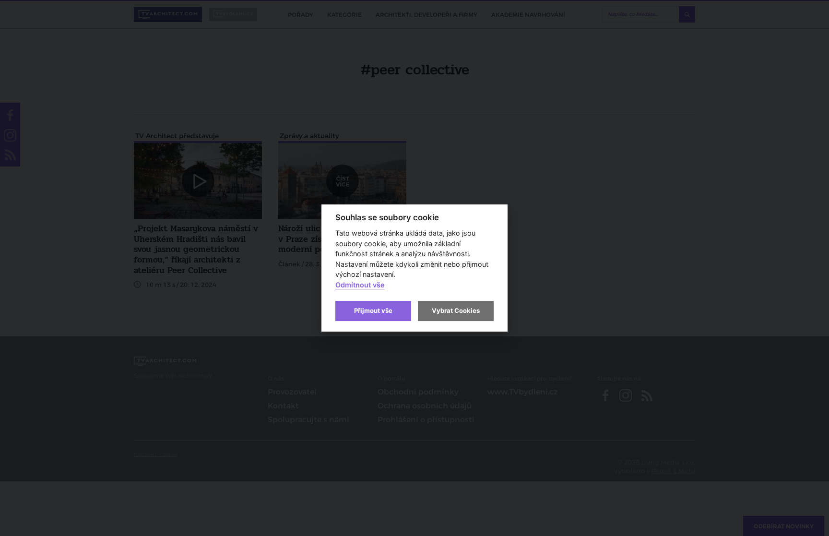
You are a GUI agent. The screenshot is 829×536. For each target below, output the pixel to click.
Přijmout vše (373, 310)
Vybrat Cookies (456, 310)
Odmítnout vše (360, 285)
